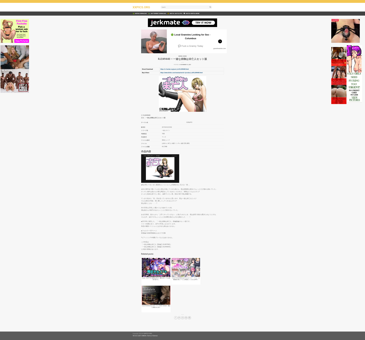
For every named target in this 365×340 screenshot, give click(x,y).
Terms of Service (152, 336)
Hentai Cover (182, 56)
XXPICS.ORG (141, 7)
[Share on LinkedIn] (189, 317)
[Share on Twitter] (179, 317)
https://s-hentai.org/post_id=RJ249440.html (174, 69)
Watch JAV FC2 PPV (176, 13)
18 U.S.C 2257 (137, 336)
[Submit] (210, 7)
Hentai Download (141, 13)
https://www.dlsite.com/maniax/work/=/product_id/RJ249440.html (181, 73)
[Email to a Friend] (182, 317)
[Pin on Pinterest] (186, 317)
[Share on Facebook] (175, 317)
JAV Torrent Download (158, 13)
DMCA (144, 336)
